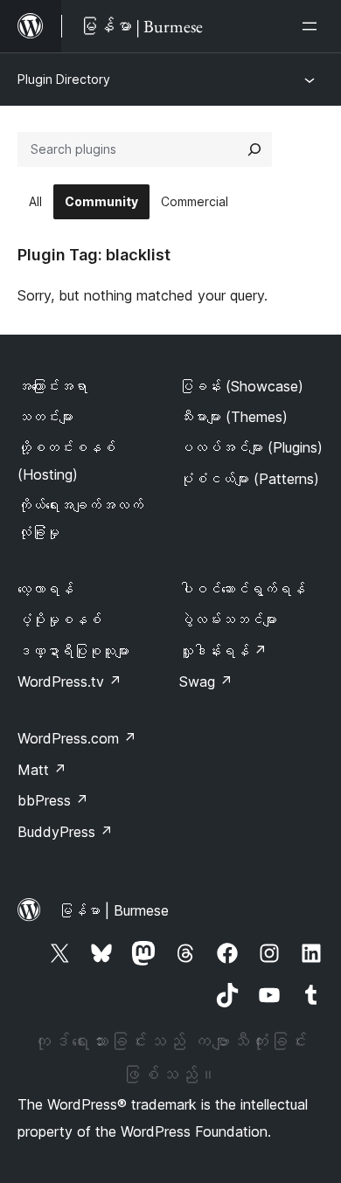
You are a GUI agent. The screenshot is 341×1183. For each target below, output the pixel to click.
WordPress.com (76, 738)
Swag (206, 681)
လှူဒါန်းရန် (223, 651)
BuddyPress (65, 832)
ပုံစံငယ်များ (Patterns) (249, 479)
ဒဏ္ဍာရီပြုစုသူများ (73, 651)
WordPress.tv (69, 681)
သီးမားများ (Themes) (233, 416)
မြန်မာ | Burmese (114, 910)
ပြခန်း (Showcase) (241, 386)
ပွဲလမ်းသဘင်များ (228, 619)
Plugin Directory (63, 79)
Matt (41, 769)
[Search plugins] (254, 149)
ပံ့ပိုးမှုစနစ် (59, 619)
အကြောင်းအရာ (52, 386)
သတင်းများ (45, 416)
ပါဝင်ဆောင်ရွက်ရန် (242, 589)
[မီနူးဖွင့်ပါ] (313, 26)
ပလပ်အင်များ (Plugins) (251, 447)
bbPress (52, 800)
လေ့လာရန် (45, 589)
